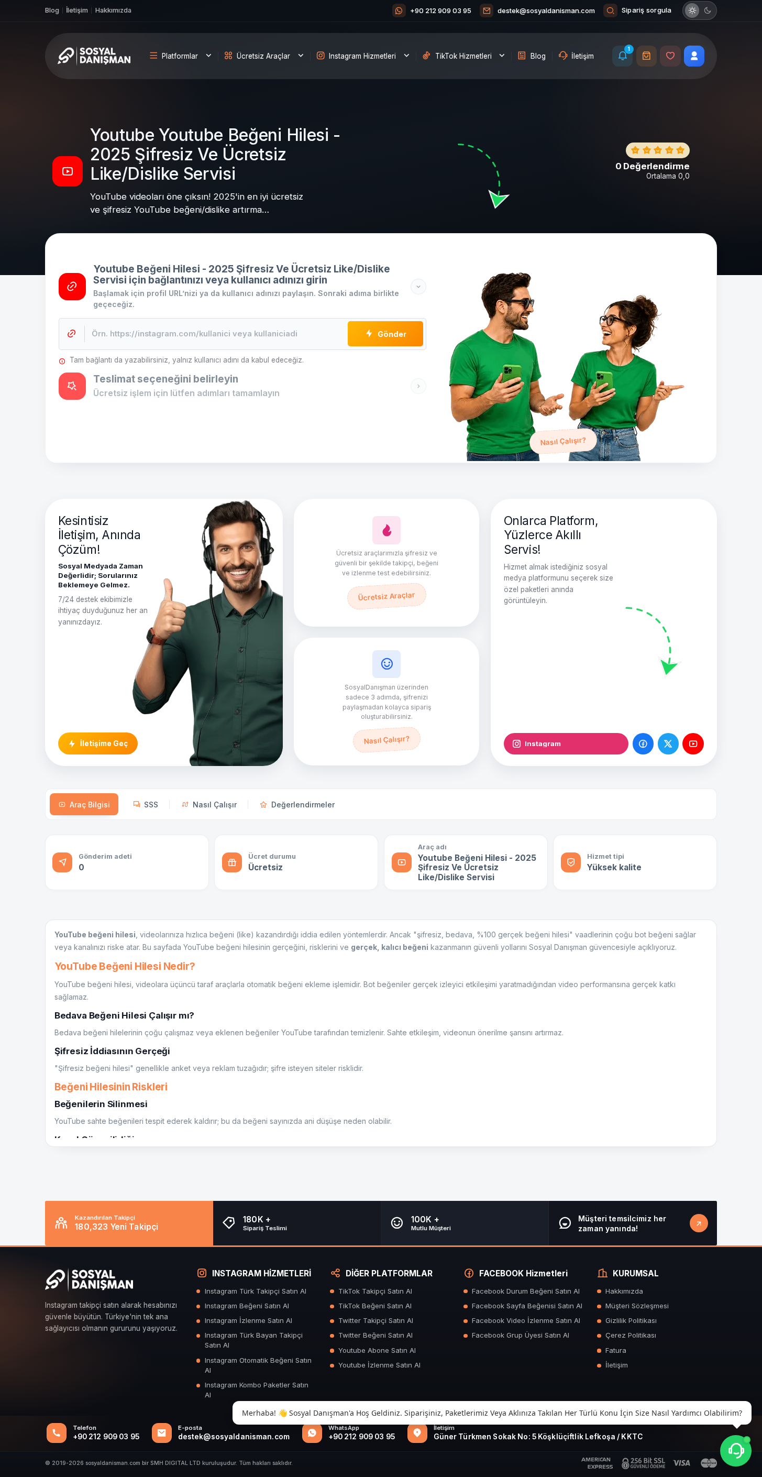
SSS (151, 804)
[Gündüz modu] (692, 10)
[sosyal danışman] (94, 56)
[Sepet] (646, 56)
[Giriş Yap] (694, 56)
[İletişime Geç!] (699, 1223)
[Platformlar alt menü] (209, 56)
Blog (52, 10)
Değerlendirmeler (303, 804)
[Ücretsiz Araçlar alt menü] (301, 56)
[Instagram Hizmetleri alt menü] (407, 56)
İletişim (77, 10)
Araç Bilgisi (90, 804)
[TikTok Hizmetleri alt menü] (502, 56)
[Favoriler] (670, 56)
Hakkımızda (113, 10)
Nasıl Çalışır (215, 804)
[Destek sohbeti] (736, 1451)
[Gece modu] (707, 10)
